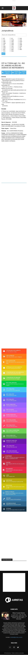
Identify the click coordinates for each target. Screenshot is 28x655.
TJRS (4, 46)
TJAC (20, 38)
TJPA (20, 43)
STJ (12, 38)
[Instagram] (14, 647)
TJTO (12, 47)
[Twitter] (18, 647)
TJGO (20, 41)
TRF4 (4, 51)
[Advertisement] (14, 3)
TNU (20, 47)
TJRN (4, 47)
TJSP (20, 46)
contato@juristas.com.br (16, 637)
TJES (12, 41)
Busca (3, 53)
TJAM (12, 40)
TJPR (12, 44)
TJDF (4, 41)
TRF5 (12, 51)
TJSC (12, 46)
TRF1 (4, 49)
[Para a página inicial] (14, 26)
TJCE (20, 40)
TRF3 (20, 49)
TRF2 (12, 49)
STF (4, 38)
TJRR (20, 44)
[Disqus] (14, 161)
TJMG (4, 43)
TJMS (12, 43)
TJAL (4, 40)
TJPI (4, 44)
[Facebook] (10, 647)
